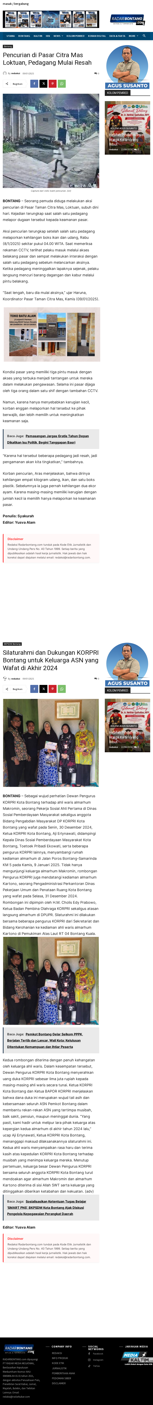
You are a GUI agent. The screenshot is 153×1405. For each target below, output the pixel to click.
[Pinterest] (53, 84)
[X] (139, 4)
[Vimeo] (143, 4)
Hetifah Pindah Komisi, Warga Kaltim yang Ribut (127, 139)
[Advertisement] (51, 600)
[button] (144, 36)
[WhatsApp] (62, 84)
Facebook (98, 1353)
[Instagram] (134, 4)
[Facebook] (130, 4)
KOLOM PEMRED (117, 93)
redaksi (15, 73)
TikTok (96, 1366)
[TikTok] (89, 1366)
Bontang (8, 46)
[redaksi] (5, 73)
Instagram (98, 1359)
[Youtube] (148, 4)
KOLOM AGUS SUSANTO (124, 128)
